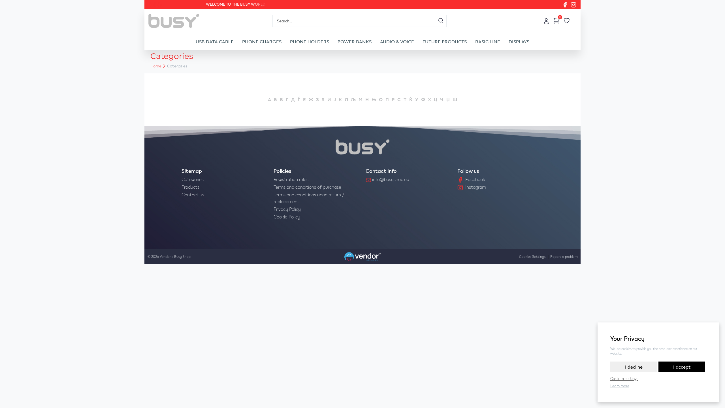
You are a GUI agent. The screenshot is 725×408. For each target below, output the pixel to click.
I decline (634, 366)
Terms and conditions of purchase (307, 186)
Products (190, 186)
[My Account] (546, 20)
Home (155, 66)
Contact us (193, 194)
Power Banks (355, 41)
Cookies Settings (532, 256)
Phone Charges (262, 41)
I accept (682, 366)
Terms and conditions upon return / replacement (309, 198)
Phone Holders (309, 41)
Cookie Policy (287, 216)
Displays (519, 41)
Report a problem (564, 256)
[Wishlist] (566, 20)
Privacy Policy (287, 208)
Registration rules (291, 179)
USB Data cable (215, 41)
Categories (193, 179)
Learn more (619, 386)
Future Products (445, 41)
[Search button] (441, 20)
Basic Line (487, 41)
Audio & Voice (397, 41)
